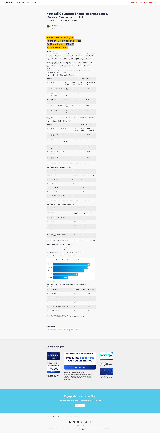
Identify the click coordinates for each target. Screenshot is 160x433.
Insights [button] (23, 2)
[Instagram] (82, 422)
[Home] (7, 3)
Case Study (49, 373)
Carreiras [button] (34, 2)
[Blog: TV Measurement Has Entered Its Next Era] (53, 356)
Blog (48, 9)
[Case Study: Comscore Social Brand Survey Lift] (80, 361)
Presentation (103, 376)
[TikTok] (78, 422)
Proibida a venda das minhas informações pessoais (99, 428)
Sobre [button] (28, 2)
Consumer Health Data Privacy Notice (78, 428)
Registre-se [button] (80, 405)
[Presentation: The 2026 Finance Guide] (106, 371)
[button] (134, 3)
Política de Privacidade (53, 428)
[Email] (90, 422)
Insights (53, 416)
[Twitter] (70, 422)
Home (49, 416)
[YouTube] (86, 422)
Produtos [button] (18, 2)
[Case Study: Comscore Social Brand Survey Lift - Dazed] (53, 369)
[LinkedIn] (74, 422)
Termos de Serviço (64, 428)
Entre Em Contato (80, 429)
